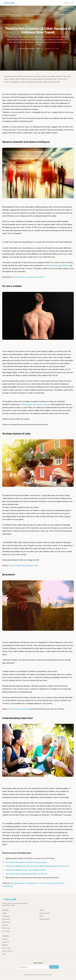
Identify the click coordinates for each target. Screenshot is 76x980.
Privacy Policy (6, 948)
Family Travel (6, 922)
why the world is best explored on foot (23, 565)
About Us (5, 939)
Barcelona (65, 265)
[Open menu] (72, 2)
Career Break (6, 919)
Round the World (44, 913)
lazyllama (22, 883)
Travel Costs (6, 928)
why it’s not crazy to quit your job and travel (27, 277)
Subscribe (54, 967)
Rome (56, 265)
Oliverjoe (14, 883)
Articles (4, 913)
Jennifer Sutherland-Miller (27, 48)
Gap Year (5, 925)
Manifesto (5, 945)
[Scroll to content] (38, 66)
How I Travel (6, 931)
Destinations (6, 916)
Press (4, 954)
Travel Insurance (44, 919)
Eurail (41, 916)
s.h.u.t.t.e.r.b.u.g (44, 883)
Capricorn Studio (57, 883)
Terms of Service (7, 951)
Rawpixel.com (32, 883)
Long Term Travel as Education (18, 709)
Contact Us (5, 942)
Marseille (48, 265)
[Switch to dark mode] (66, 2)
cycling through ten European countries (35, 404)
